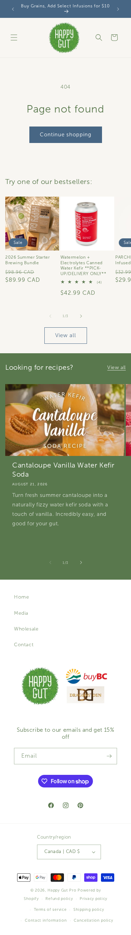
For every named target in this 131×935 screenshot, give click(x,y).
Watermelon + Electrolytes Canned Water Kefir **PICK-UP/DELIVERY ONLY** (83, 265)
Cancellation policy (93, 920)
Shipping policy (88, 909)
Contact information (46, 920)
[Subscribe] (109, 756)
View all (65, 335)
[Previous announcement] (13, 9)
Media (21, 613)
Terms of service (50, 909)
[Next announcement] (118, 9)
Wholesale (26, 629)
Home (21, 597)
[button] (14, 37)
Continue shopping (66, 134)
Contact (24, 644)
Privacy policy (93, 898)
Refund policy (59, 898)
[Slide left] (50, 316)
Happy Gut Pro (62, 890)
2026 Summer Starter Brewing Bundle (27, 260)
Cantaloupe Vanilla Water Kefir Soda (63, 469)
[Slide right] (81, 316)
